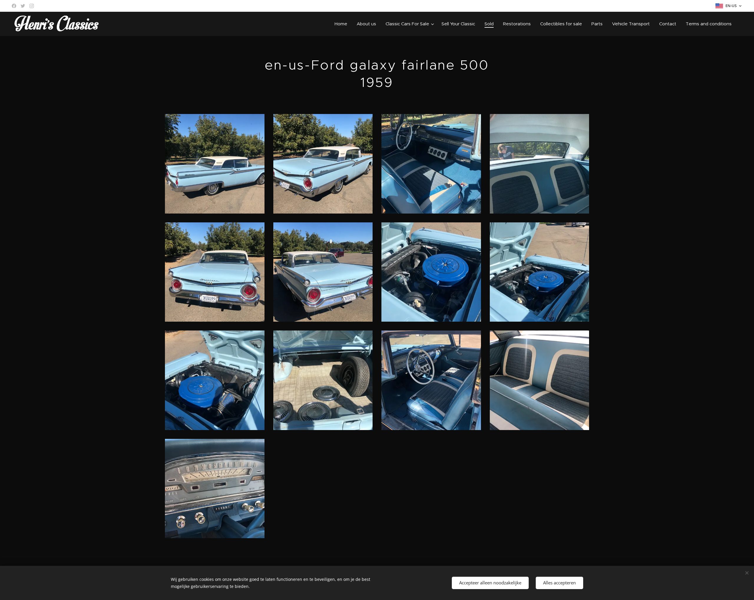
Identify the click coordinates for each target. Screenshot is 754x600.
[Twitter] (23, 6)
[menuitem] (342, 23)
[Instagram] (31, 6)
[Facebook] (14, 6)
